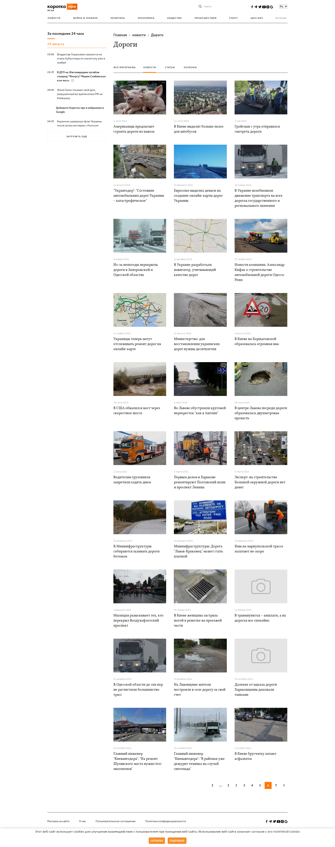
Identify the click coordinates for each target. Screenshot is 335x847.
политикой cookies (286, 831)
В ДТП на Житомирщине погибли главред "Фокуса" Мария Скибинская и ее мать (81, 76)
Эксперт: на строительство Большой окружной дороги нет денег (260, 482)
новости (139, 35)
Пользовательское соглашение (116, 821)
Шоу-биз (257, 18)
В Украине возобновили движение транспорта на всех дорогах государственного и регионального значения (258, 198)
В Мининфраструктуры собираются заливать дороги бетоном (136, 551)
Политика (118, 18)
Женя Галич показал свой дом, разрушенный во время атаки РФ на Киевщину (79, 94)
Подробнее (177, 840)
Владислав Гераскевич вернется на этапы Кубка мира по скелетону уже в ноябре (81, 58)
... (220, 785)
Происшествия (206, 18)
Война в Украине (85, 18)
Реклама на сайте (58, 821)
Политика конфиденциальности (165, 821)
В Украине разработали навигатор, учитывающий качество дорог (195, 270)
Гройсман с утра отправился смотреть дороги (257, 129)
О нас (82, 821)
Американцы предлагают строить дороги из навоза (134, 129)
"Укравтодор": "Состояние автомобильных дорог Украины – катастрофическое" (138, 195)
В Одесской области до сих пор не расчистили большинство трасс (138, 689)
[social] (252, 6)
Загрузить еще (76, 136)
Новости (54, 18)
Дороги (157, 35)
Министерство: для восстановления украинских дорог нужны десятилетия (197, 344)
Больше (281, 18)
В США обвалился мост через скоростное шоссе (136, 411)
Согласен (157, 840)
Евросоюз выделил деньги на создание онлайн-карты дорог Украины (198, 195)
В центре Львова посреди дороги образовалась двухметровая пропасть (261, 413)
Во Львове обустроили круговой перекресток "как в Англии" (200, 411)
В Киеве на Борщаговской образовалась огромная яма (257, 342)
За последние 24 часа (65, 33)
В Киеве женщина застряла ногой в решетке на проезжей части (198, 620)
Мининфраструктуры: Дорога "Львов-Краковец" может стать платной (198, 551)
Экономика (146, 18)
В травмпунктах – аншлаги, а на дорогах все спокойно (260, 618)
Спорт (233, 18)
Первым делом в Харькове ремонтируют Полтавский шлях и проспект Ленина (199, 482)
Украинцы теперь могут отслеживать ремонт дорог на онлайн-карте (137, 344)
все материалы (125, 67)
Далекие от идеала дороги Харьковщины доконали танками (256, 689)
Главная (120, 35)
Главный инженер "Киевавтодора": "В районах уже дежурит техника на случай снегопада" (199, 761)
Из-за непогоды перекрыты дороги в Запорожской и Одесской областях (135, 270)
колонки (190, 67)
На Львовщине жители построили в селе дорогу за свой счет (199, 689)
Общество (174, 18)
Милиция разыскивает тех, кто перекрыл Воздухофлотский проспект (138, 620)
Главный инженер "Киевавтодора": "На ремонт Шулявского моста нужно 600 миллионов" (137, 761)
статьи (170, 67)
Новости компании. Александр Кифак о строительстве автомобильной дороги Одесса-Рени (260, 273)
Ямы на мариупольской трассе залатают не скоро (259, 549)
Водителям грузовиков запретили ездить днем (132, 480)
